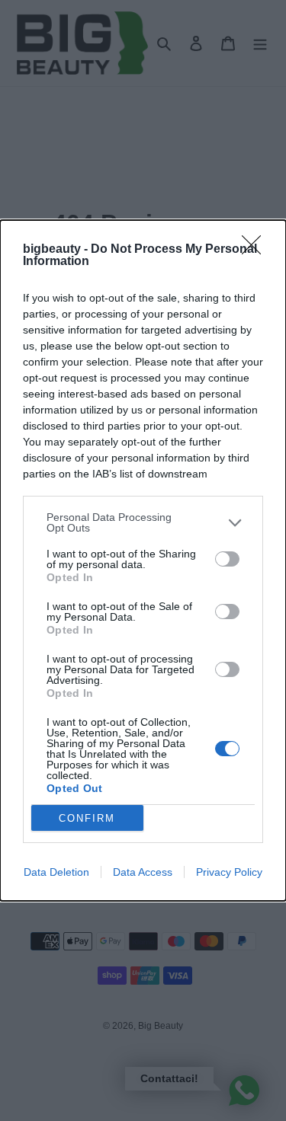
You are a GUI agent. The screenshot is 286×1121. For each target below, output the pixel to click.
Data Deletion (56, 872)
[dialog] (143, 560)
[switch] (227, 559)
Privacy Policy (229, 872)
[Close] (256, 249)
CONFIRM (87, 818)
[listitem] (143, 522)
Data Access (142, 872)
